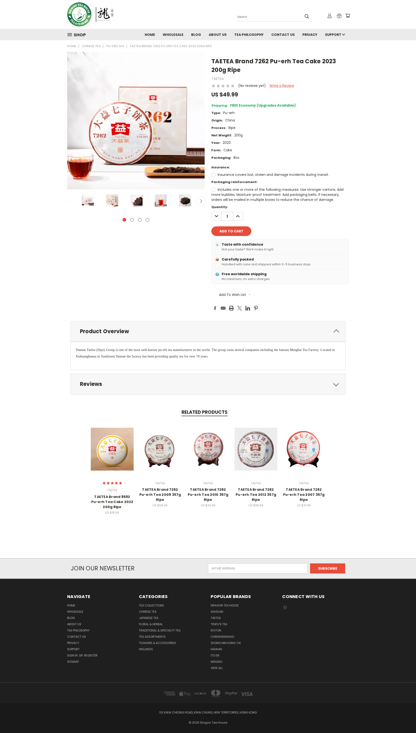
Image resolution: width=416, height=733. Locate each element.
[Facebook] (215, 308)
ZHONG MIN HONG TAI (226, 643)
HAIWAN (216, 649)
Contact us (283, 34)
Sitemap (73, 662)
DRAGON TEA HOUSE (225, 605)
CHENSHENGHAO (222, 637)
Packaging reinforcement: (234, 182)
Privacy (309, 34)
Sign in (72, 655)
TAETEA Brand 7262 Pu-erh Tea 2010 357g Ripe (208, 494)
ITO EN (215, 655)
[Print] (231, 308)
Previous (71, 201)
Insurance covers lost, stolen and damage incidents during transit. (273, 174)
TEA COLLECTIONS (151, 605)
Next (201, 201)
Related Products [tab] (205, 412)
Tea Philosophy (249, 34)
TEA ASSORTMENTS (152, 637)
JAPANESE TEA (148, 618)
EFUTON (216, 630)
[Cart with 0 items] (347, 15)
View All (217, 668)
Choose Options (112, 453)
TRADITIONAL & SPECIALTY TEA (160, 630)
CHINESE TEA (147, 612)
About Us (218, 34)
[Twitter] (239, 308)
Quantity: (219, 207)
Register (91, 655)
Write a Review (281, 85)
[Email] (223, 308)
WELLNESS (146, 649)
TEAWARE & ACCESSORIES (157, 643)
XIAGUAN (217, 612)
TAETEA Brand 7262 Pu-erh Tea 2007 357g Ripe (304, 494)
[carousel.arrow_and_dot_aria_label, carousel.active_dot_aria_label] (124, 220)
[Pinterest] (256, 308)
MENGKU (216, 662)
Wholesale (173, 34)
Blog (196, 34)
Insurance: (220, 167)
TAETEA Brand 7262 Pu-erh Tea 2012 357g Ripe (256, 494)
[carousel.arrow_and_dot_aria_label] (132, 220)
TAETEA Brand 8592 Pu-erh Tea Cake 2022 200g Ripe (112, 501)
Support (333, 34)
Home (150, 34)
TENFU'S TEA (219, 624)
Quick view (112, 444)
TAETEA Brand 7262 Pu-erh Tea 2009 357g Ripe (160, 494)
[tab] (208, 331)
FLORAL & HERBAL (151, 624)
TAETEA (216, 618)
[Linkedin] (247, 308)
